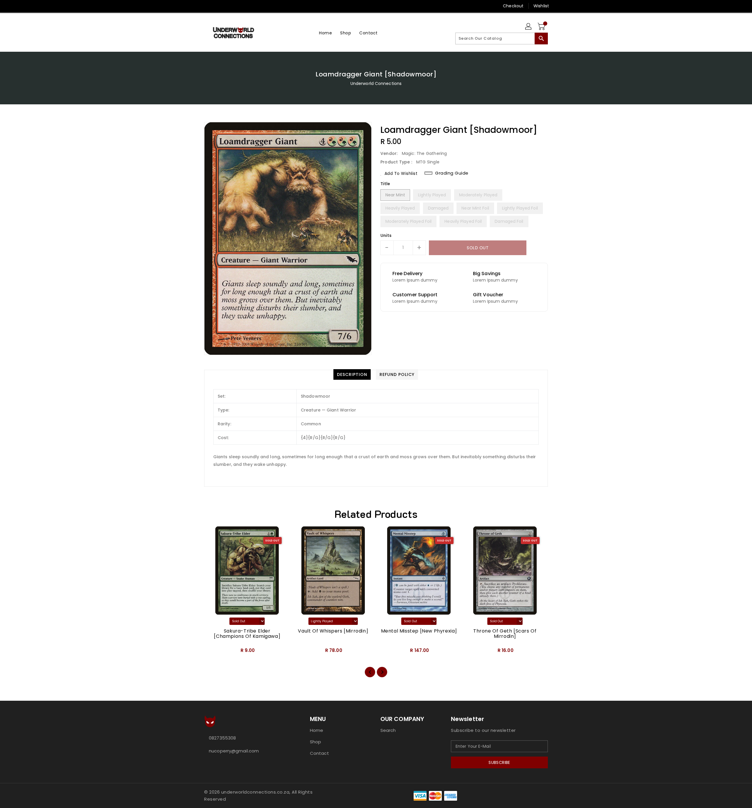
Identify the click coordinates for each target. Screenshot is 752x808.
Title (385, 184)
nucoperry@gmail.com (234, 751)
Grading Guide (452, 173)
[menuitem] (325, 33)
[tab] (352, 374)
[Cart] (542, 27)
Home (316, 730)
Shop (315, 742)
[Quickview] (213, 652)
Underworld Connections (376, 83)
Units (386, 235)
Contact (319, 753)
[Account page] (529, 27)
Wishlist (541, 6)
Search (388, 730)
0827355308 (222, 738)
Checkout (513, 6)
